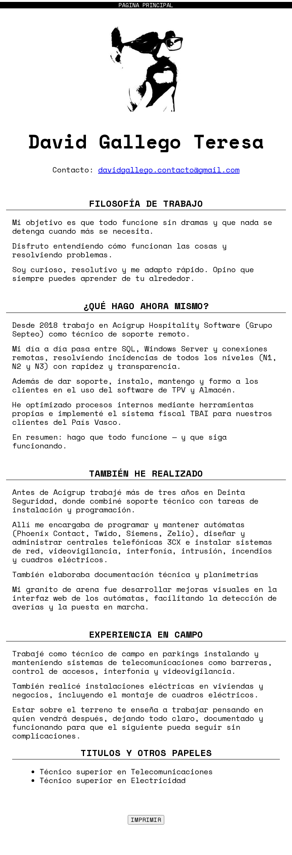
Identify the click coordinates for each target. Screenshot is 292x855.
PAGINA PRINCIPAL (146, 5)
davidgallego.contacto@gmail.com (169, 169)
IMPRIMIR (146, 819)
